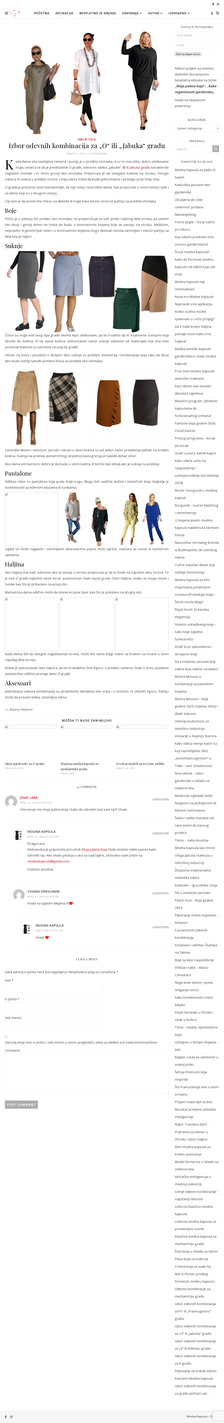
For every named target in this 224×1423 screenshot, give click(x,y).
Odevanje (130, 13)
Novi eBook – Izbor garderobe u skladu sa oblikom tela (192, 780)
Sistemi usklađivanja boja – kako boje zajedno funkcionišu (195, 631)
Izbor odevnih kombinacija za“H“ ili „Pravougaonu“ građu (195, 1311)
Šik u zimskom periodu (192, 893)
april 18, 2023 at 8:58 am (43, 896)
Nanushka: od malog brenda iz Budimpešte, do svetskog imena (197, 550)
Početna (41, 13)
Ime (9, 980)
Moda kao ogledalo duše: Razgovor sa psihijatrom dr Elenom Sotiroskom (196, 803)
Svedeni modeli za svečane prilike (140, 764)
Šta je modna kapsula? (192, 252)
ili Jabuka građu (136, 167)
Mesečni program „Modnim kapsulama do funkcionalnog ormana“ (196, 408)
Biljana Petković (21, 709)
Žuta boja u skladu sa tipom (196, 1251)
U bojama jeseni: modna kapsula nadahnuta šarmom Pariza (197, 527)
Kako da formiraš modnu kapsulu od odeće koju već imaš (195, 266)
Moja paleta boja (94, 849)
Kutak (153, 13)
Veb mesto (13, 1018)
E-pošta (12, 999)
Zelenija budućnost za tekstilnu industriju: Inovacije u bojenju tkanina (195, 728)
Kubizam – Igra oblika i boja (196, 885)
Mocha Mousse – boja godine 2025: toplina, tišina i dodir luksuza (196, 706)
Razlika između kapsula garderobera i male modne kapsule (195, 356)
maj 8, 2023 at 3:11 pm (49, 930)
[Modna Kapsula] (15, 13)
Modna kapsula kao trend (194, 848)
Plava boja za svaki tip (191, 1259)
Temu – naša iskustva (191, 840)
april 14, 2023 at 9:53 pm (43, 836)
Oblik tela (87, 139)
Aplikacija (64, 13)
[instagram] (218, 4)
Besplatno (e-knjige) (97, 13)
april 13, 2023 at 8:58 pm (35, 802)
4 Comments (98, 153)
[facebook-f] (213, 4)
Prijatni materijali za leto (193, 1102)
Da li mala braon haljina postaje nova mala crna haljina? (193, 333)
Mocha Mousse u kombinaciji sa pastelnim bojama (194, 684)
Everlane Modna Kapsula (194, 1378)
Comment (12, 1050)
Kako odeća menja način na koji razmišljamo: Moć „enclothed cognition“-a (196, 750)
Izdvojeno (178, 13)
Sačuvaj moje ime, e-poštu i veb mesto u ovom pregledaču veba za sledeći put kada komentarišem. (81, 1042)
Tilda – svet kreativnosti (193, 766)
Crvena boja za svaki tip (193, 1266)
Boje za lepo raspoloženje (194, 960)
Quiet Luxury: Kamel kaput (195, 453)
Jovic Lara (29, 797)
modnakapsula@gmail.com (48, 861)
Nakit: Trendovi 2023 (191, 1124)
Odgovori (161, 799)
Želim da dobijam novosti (188, 54)
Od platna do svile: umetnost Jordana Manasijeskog (189, 207)
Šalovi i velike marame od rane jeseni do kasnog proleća (194, 825)
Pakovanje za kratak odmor (196, 1371)
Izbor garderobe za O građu (24, 764)
